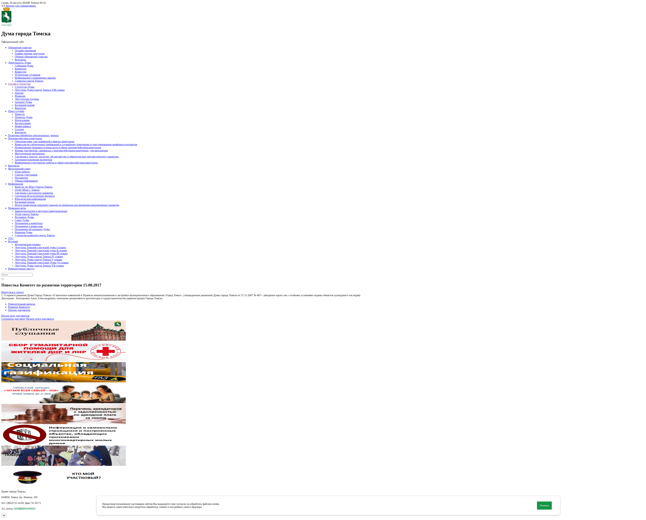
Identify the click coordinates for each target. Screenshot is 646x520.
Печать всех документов (15, 315)
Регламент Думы (24, 217)
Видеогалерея (23, 123)
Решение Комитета (19, 307)
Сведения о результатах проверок (34, 193)
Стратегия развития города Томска (35, 235)
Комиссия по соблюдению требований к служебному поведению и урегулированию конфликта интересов (76, 144)
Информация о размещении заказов (35, 77)
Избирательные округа (21, 268)
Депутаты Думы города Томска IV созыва (39, 256)
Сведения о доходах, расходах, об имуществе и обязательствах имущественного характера (67, 156)
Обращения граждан (20, 47)
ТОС (11, 238)
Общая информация (26, 180)
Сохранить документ (13, 318)
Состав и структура (19, 83)
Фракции (20, 96)
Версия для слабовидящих (21, 5)
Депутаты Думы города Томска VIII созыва (40, 90)
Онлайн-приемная (25, 50)
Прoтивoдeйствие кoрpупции (25, 138)
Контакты (20, 59)
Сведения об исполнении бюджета (35, 196)
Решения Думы (23, 232)
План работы (22, 171)
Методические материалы (30, 153)
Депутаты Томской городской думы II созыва (41, 250)
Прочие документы (19, 310)
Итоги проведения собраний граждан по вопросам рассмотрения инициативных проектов (67, 205)
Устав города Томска (27, 214)
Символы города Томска (29, 80)
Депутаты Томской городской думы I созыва (40, 247)
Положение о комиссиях (29, 226)
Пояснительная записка (21, 304)
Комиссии (20, 71)
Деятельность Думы (19, 62)
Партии (19, 93)
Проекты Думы (23, 117)
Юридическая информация (30, 199)
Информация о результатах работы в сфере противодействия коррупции (56, 162)
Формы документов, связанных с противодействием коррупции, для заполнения (61, 150)
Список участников (26, 174)
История (13, 241)
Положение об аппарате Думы (32, 229)
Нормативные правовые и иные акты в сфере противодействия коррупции (58, 147)
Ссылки (19, 129)
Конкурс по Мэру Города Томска (33, 186)
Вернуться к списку (12, 292)
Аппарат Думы (23, 102)
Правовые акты (17, 208)
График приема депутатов (30, 53)
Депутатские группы (27, 99)
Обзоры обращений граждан (31, 56)
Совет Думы (22, 220)
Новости (20, 114)
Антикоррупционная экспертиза (33, 159)
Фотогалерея (22, 120)
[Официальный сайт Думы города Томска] (6, 25)
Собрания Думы (24, 65)
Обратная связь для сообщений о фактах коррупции (44, 141)
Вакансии (20, 108)
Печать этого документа (40, 318)
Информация (15, 183)
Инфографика (23, 126)
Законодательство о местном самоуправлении (41, 211)
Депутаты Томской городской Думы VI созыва (41, 262)
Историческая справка (28, 244)
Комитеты (20, 68)
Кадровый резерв (25, 105)
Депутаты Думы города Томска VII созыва (39, 265)
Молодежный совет (19, 168)
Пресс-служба (16, 111)
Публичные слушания (27, 74)
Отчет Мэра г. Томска (27, 189)
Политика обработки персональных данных (33, 135)
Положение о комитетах (29, 223)
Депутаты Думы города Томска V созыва (38, 259)
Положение (21, 177)
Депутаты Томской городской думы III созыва (41, 253)
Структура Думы (24, 86)
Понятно (544, 505)
